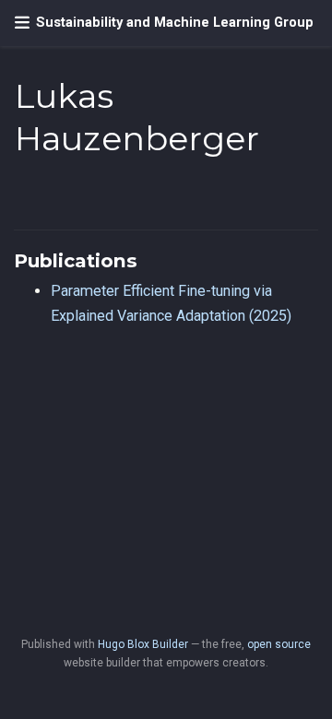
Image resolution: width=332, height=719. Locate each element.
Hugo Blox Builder (143, 644)
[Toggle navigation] (22, 23)
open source (279, 644)
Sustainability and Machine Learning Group (175, 22)
